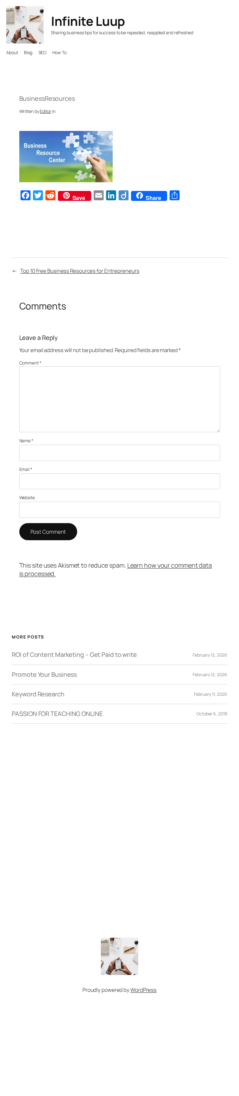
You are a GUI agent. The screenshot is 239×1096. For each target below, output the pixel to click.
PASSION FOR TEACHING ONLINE (57, 713)
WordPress (143, 989)
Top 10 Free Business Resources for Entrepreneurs (79, 270)
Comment (30, 363)
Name (26, 441)
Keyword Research (38, 694)
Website (27, 497)
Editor (45, 111)
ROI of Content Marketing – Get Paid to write (74, 654)
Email (25, 469)
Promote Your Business (44, 674)
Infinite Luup (88, 21)
